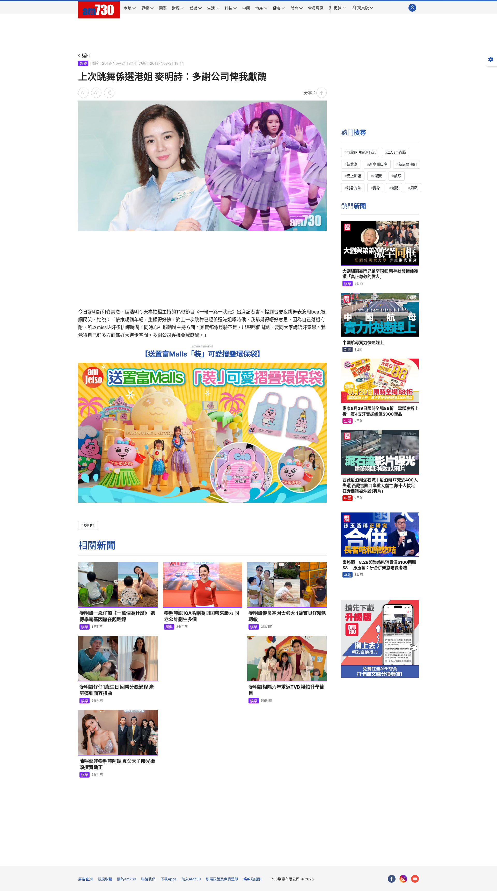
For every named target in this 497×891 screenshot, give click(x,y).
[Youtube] (415, 879)
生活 (347, 421)
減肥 (395, 188)
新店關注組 (408, 164)
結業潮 (352, 164)
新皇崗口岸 (378, 164)
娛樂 (83, 63)
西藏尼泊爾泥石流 (361, 152)
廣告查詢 (85, 879)
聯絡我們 (148, 879)
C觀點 (378, 176)
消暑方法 (354, 188)
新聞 (347, 349)
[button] (340, 7)
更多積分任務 (275, 858)
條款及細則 (252, 879)
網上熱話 (354, 176)
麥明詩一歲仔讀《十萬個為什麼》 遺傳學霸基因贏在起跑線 (117, 616)
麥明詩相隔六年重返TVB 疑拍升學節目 (286, 690)
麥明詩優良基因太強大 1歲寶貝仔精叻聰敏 (287, 616)
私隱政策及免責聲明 (222, 879)
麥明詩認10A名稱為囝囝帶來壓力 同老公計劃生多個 (201, 616)
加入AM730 (191, 879)
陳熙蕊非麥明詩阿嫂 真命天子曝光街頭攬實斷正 (117, 764)
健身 (376, 188)
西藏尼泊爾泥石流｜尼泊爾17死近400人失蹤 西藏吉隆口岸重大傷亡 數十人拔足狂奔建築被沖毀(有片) (380, 485)
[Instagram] (403, 879)
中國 (347, 498)
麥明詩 (89, 525)
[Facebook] (392, 879)
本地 (347, 574)
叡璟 (397, 176)
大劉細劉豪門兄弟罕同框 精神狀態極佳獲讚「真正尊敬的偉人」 (380, 273)
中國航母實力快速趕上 (363, 342)
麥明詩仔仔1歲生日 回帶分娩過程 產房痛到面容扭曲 (116, 690)
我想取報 (105, 879)
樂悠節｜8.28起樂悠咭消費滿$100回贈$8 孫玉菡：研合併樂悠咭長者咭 (379, 565)
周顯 (414, 188)
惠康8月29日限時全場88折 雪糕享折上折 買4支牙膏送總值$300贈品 (380, 411)
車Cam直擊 (396, 152)
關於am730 (126, 879)
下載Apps (168, 879)
